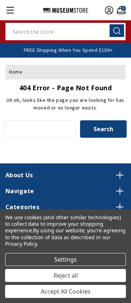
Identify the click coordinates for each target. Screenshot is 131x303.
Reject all (65, 275)
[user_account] (108, 10)
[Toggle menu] (10, 10)
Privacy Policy (21, 243)
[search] (117, 30)
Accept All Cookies (66, 291)
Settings (65, 259)
